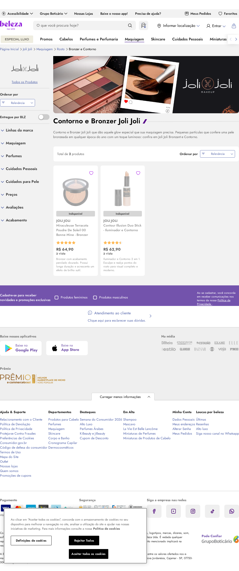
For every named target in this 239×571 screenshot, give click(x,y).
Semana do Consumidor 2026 (101, 419)
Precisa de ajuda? (148, 13)
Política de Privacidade (16, 428)
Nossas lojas (9, 466)
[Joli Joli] (24, 68)
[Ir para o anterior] (231, 39)
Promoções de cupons (15, 475)
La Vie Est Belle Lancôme (140, 428)
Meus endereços (183, 424)
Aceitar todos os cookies (88, 554)
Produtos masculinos (113, 297)
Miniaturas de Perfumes (139, 433)
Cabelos (66, 39)
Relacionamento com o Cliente (21, 419)
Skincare (158, 39)
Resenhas (202, 424)
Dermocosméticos (61, 447)
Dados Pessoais (183, 419)
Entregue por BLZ (13, 117)
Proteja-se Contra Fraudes (18, 433)
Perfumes (54, 424)
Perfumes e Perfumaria (99, 39)
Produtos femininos (74, 297)
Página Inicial (10, 49)
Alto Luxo (86, 424)
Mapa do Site (9, 456)
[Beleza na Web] (11, 26)
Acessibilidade (18, 13)
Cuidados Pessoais (187, 39)
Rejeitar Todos (84, 540)
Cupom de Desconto (94, 438)
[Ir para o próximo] (236, 39)
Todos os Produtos (25, 82)
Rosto (61, 49)
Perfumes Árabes (91, 428)
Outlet (4, 461)
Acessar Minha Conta (216, 26)
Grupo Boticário (51, 13)
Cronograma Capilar (62, 442)
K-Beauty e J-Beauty (92, 433)
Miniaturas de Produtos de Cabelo (147, 438)
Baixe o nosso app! (114, 13)
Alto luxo (202, 428)
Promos (46, 39)
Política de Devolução (15, 424)
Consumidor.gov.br (13, 442)
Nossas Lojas (83, 13)
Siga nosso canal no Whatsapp (217, 433)
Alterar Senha (181, 428)
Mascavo (129, 424)
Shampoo (130, 419)
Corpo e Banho (59, 438)
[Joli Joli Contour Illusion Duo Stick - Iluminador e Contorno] (122, 188)
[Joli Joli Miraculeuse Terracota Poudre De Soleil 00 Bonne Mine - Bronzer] (75, 188)
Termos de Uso (10, 452)
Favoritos (230, 13)
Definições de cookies (31, 540)
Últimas (201, 419)
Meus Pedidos (200, 13)
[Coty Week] (17, 39)
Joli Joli (28, 49)
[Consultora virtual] (143, 25)
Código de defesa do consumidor (23, 447)
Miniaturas (218, 39)
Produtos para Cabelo (63, 419)
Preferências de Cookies (17, 438)
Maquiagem (134, 39)
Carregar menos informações (120, 396)
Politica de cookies (106, 528)
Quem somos (9, 470)
